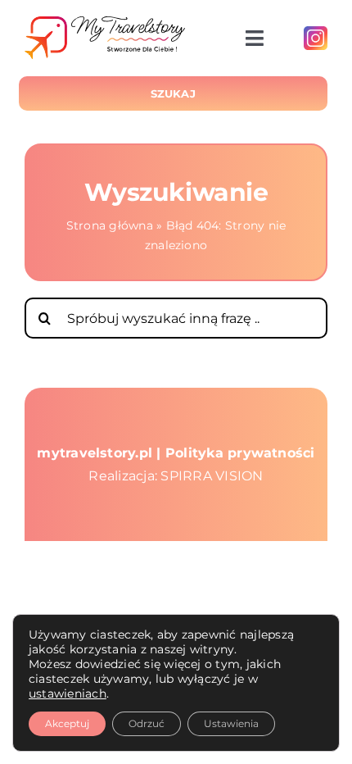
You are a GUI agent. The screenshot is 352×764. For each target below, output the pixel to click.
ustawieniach (67, 693)
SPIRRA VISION (211, 476)
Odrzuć (147, 723)
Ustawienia (231, 723)
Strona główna (109, 225)
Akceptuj (67, 723)
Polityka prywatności (240, 453)
